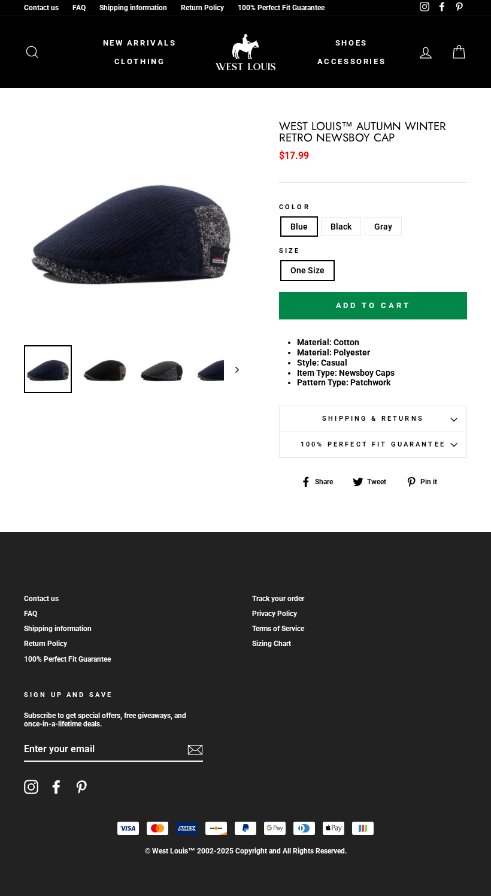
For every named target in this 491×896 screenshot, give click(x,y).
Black (341, 226)
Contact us (41, 8)
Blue (299, 226)
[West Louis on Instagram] (31, 787)
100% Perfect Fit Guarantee (281, 8)
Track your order (278, 599)
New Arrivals (140, 42)
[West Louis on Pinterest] (81, 787)
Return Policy (202, 8)
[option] (131, 228)
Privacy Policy (274, 614)
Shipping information (133, 8)
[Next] (231, 369)
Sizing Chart (271, 643)
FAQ (79, 8)
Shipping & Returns (373, 419)
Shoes (351, 42)
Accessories (351, 61)
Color (294, 207)
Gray (383, 226)
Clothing (139, 61)
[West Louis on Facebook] (56, 787)
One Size (307, 270)
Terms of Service (278, 629)
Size (290, 251)
